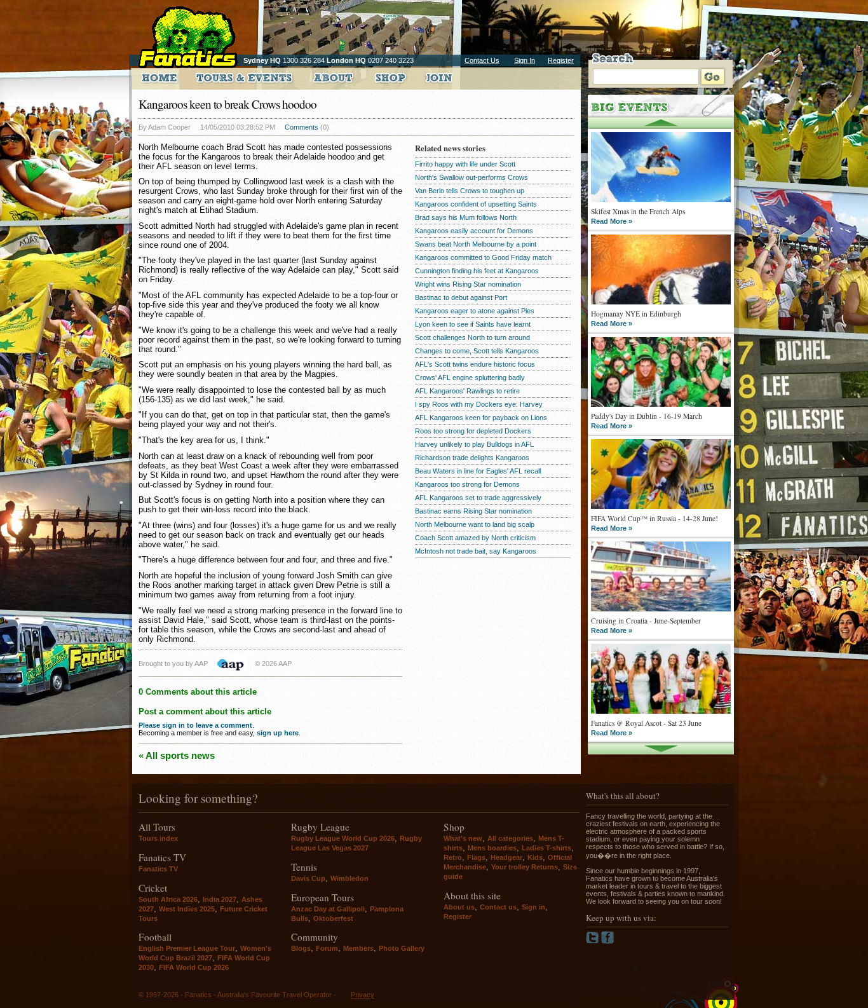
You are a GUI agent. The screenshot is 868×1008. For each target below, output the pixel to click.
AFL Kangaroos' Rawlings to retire (467, 391)
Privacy (362, 994)
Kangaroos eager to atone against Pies (474, 311)
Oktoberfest (333, 918)
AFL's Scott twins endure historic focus (475, 364)
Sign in (533, 907)
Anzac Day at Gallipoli (328, 909)
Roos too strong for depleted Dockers (473, 431)
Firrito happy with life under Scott (465, 164)
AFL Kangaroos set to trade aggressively (478, 497)
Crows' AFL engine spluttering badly (470, 377)
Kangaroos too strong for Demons (467, 484)
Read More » (611, 221)
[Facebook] (607, 941)
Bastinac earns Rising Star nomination (473, 511)
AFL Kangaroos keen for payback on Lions (481, 417)
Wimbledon (349, 878)
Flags (476, 857)
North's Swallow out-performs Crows (471, 177)
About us (459, 907)
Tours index (158, 838)
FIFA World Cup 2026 (194, 967)
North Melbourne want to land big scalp (474, 524)
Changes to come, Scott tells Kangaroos (477, 351)
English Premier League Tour (187, 948)
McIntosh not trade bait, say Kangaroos (475, 551)
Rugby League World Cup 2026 (343, 838)
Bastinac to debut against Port (461, 297)
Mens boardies (492, 848)
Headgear (506, 857)
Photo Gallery (401, 948)
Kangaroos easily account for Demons (474, 231)
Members (358, 948)
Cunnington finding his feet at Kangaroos (477, 271)
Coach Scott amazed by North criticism (475, 537)
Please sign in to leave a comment (195, 725)
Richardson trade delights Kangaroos (472, 457)
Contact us (498, 907)
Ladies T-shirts (546, 848)
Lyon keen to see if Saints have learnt (473, 324)
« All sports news (177, 755)
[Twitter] (593, 941)
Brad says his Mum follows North (466, 217)
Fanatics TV (158, 869)
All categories (510, 838)
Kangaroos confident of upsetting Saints (476, 204)
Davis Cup (308, 878)
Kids (535, 857)
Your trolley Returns (524, 867)
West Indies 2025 (187, 909)
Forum (327, 948)
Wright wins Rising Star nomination (468, 284)
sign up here (278, 733)
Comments (301, 127)
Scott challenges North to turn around (472, 337)
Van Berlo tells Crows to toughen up (469, 190)
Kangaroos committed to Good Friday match (483, 257)
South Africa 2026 (168, 899)
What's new (463, 838)
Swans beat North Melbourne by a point (475, 244)
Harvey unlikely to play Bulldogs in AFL (474, 444)
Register (561, 60)
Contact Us (482, 60)
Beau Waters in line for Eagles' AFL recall (478, 471)
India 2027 (219, 899)
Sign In (524, 60)
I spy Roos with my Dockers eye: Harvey (479, 404)
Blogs (301, 948)
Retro (453, 857)
